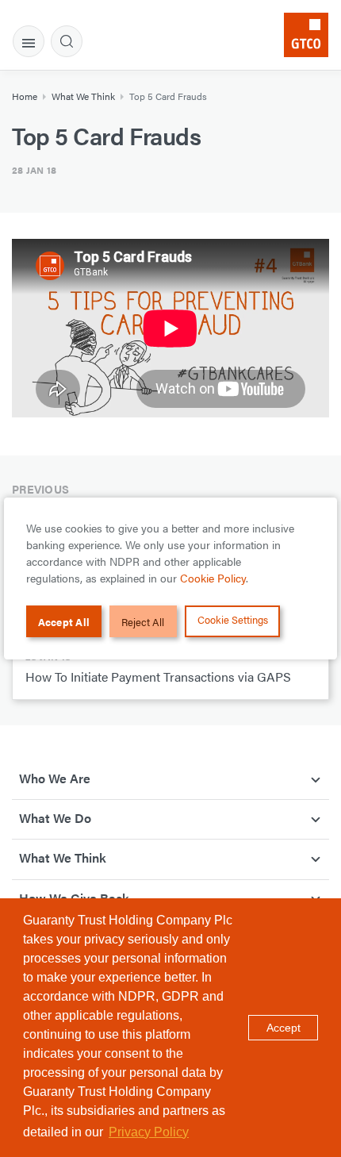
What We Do (55, 817)
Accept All (64, 621)
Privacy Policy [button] (149, 1132)
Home (24, 96)
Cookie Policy (213, 578)
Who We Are (54, 778)
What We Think (83, 96)
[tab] (28, 41)
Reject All (142, 621)
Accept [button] (283, 1027)
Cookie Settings (232, 619)
